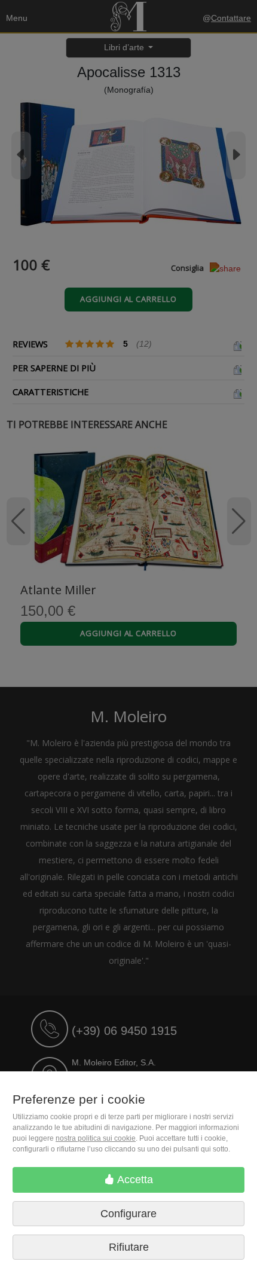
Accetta (134, 1180)
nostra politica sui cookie (96, 1138)
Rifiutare (129, 1247)
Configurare (128, 1214)
